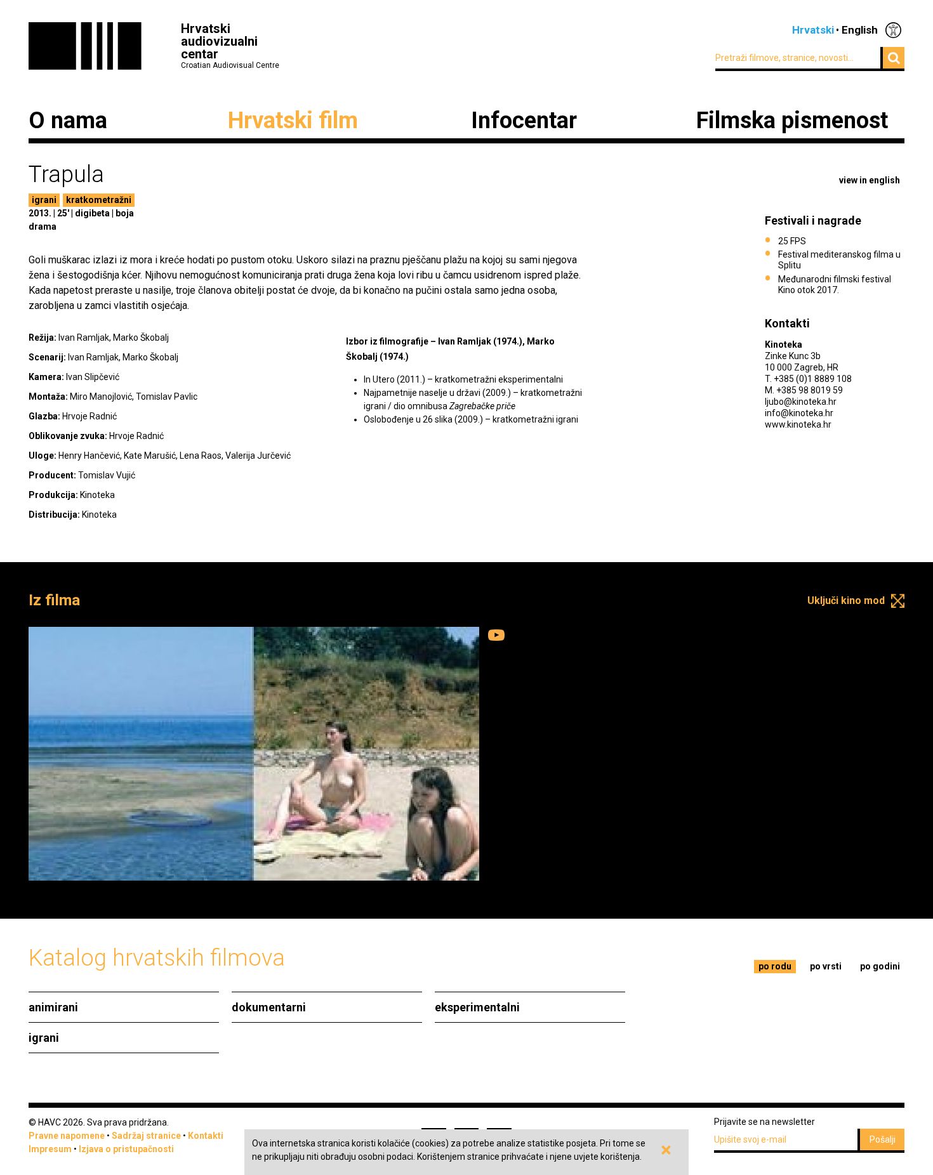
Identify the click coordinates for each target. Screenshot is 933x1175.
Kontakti (205, 1136)
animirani (53, 1007)
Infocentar (524, 120)
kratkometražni (98, 200)
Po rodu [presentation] (774, 966)
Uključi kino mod (846, 600)
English (860, 29)
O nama (68, 120)
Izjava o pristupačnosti (126, 1149)
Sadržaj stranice (146, 1136)
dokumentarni (269, 1007)
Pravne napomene (67, 1136)
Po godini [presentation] (880, 966)
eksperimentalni (477, 1007)
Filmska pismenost (792, 120)
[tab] (775, 966)
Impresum (50, 1149)
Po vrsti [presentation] (826, 966)
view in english (869, 180)
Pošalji (883, 1139)
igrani (44, 200)
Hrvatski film (293, 120)
